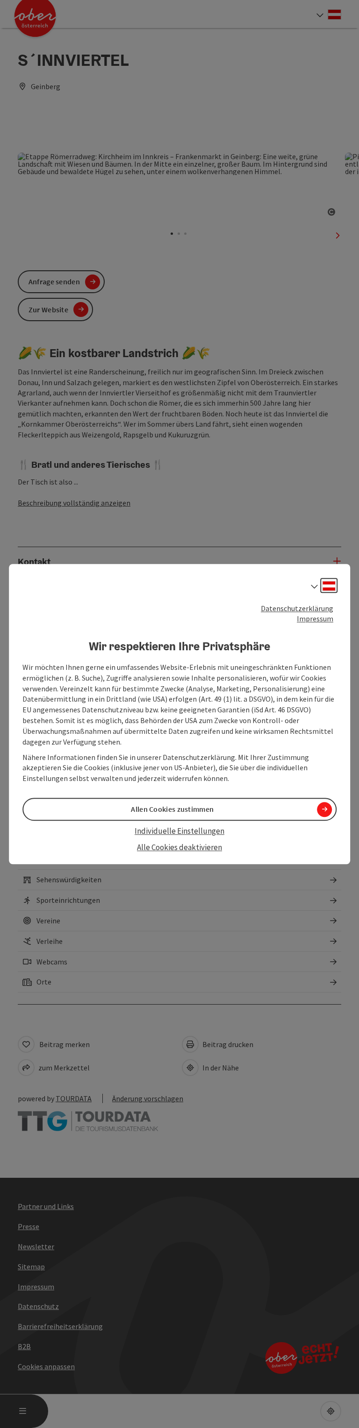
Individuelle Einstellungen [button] (179, 831)
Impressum (315, 619)
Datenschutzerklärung (297, 608)
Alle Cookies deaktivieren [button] (179, 847)
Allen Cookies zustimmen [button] (172, 809)
